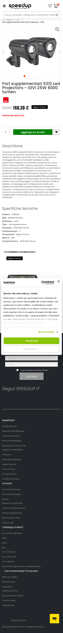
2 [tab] (29, 76)
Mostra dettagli (46, 332)
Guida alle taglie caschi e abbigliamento (21, 566)
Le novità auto (8, 551)
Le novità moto (9, 556)
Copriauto (7, 586)
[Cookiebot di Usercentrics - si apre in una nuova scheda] (41, 283)
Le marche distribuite (12, 533)
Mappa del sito (9, 464)
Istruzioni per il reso (11, 517)
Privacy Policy (8, 469)
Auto (4, 538)
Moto (4, 542)
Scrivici (5, 499)
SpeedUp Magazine (11, 459)
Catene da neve (10, 590)
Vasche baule (9, 600)
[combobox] (31, 15)
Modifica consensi (10, 478)
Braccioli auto (8, 581)
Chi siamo (7, 454)
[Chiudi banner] (59, 282)
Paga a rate (7, 522)
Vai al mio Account (11, 489)
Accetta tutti (31, 340)
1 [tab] (24, 76)
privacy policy (44, 370)
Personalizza (29, 349)
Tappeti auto (8, 605)
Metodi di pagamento (12, 503)
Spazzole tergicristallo (12, 595)
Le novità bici (8, 561)
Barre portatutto (9, 577)
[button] (50, 6)
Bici (3, 547)
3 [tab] (33, 76)
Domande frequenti (11, 494)
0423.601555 (17, 449)
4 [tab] (38, 76)
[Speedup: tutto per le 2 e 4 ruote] (19, 6)
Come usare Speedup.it (13, 508)
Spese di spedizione (12, 513)
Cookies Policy (9, 474)
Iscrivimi (31, 376)
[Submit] (57, 14)
